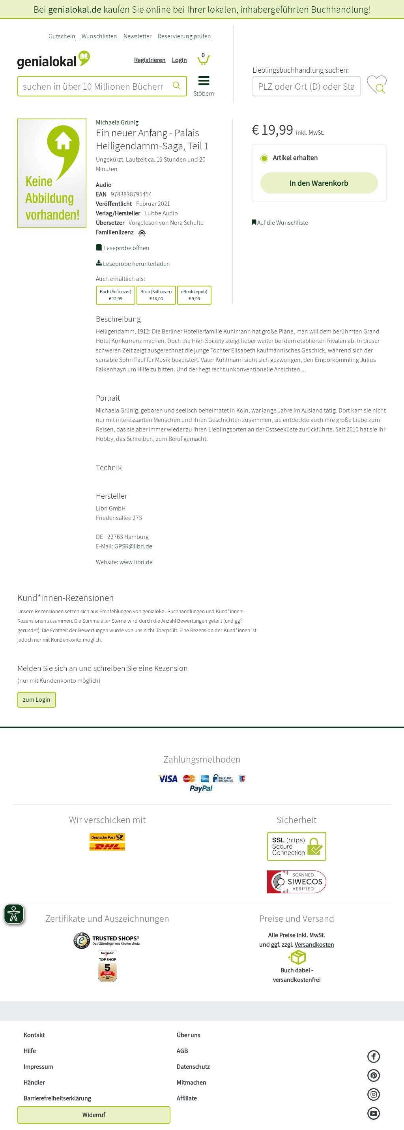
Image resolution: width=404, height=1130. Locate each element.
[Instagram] (374, 1095)
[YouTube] (374, 1114)
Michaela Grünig (117, 122)
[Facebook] (374, 1057)
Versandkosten (314, 944)
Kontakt (34, 1035)
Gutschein (62, 36)
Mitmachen (191, 1082)
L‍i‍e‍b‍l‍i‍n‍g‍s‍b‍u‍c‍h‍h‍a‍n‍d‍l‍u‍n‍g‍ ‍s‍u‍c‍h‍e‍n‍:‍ (300, 70)
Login (179, 60)
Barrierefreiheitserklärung (57, 1098)
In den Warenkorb (319, 183)
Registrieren (150, 60)
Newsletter (137, 36)
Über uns (188, 1035)
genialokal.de (74, 9)
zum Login (36, 699)
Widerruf (93, 1115)
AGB (182, 1051)
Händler (34, 1082)
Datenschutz (193, 1066)
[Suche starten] (176, 86)
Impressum (38, 1066)
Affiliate (187, 1098)
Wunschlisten (99, 36)
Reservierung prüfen (184, 36)
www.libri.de (136, 562)
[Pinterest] (374, 1076)
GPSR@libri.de (133, 546)
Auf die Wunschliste (282, 222)
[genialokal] (53, 59)
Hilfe (30, 1051)
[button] (203, 89)
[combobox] (93, 86)
